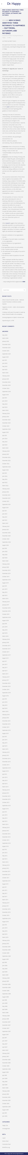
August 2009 (5, 959)
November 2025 (6, 347)
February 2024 (6, 413)
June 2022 (4, 476)
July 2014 (4, 774)
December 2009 (6, 946)
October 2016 (5, 689)
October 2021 (5, 501)
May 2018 (4, 630)
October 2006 (5, 1066)
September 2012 (6, 843)
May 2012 (4, 855)
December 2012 (6, 834)
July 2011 (4, 887)
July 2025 (4, 360)
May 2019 (4, 592)
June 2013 (4, 815)
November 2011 (6, 874)
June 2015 (4, 739)
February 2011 (6, 903)
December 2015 (6, 721)
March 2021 (5, 523)
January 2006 (5, 1094)
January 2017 (5, 680)
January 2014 (5, 793)
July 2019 (4, 586)
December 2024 (6, 382)
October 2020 (5, 539)
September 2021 (6, 504)
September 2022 (6, 467)
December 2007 (6, 1022)
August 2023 (5, 432)
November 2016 (6, 686)
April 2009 (4, 972)
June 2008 (4, 1003)
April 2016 (4, 708)
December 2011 (6, 871)
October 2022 (5, 463)
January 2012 (5, 868)
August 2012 (5, 846)
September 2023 (6, 429)
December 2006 (6, 1059)
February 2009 (6, 978)
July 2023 (4, 435)
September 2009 (6, 956)
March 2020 (5, 561)
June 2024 (4, 401)
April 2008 (4, 1009)
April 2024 (4, 407)
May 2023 (4, 441)
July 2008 (4, 1000)
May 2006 (4, 1081)
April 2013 (4, 821)
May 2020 (4, 554)
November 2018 (6, 611)
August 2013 (5, 808)
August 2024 (5, 394)
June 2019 (4, 589)
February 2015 (6, 752)
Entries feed (5, 1141)
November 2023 (6, 423)
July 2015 (4, 736)
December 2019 (6, 570)
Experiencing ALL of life (8, 320)
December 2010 (6, 909)
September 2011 (6, 881)
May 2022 (4, 479)
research (8, 223)
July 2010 (4, 924)
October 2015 (5, 727)
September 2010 (6, 918)
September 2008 (6, 993)
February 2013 (6, 827)
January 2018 (5, 642)
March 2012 (5, 862)
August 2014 (5, 771)
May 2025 (4, 366)
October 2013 (5, 802)
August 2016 (5, 695)
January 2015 (5, 755)
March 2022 (5, 485)
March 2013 (5, 824)
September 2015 (6, 730)
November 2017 (6, 648)
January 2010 (5, 943)
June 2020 (4, 551)
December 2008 (6, 984)
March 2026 (5, 338)
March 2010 (5, 937)
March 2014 (5, 786)
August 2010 (5, 921)
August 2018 (5, 620)
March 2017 (5, 674)
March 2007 (5, 1050)
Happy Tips (5, 1125)
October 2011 (5, 877)
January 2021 (5, 529)
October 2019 (5, 576)
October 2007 (5, 1028)
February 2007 (6, 1053)
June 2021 (4, 514)
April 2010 (4, 934)
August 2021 (5, 507)
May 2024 (4, 404)
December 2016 (6, 683)
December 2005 (6, 1097)
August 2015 (5, 733)
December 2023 (6, 419)
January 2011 (5, 906)
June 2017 (4, 664)
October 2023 (5, 426)
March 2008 (5, 1012)
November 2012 (6, 837)
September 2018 (6, 617)
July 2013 (4, 812)
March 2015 (5, 749)
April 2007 (4, 1047)
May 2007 (4, 1044)
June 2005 (4, 1116)
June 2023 (4, 438)
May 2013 (4, 818)
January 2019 (5, 605)
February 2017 (6, 677)
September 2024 (6, 391)
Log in (3, 1138)
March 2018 (5, 636)
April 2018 (4, 633)
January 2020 (5, 567)
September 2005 (6, 1106)
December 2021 (6, 495)
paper (8, 107)
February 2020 (6, 564)
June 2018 (4, 626)
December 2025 (6, 344)
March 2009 (5, 975)
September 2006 (6, 1069)
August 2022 (5, 470)
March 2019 (5, 598)
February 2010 (6, 940)
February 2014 (6, 790)
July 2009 (4, 962)
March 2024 (5, 410)
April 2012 (4, 859)
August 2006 (5, 1072)
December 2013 (6, 796)
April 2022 (4, 482)
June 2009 (4, 965)
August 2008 (5, 997)
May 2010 (4, 931)
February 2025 (6, 376)
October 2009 (5, 953)
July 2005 (4, 1113)
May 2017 (4, 667)
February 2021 (6, 526)
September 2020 (6, 542)
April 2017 (4, 670)
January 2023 (5, 454)
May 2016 (4, 705)
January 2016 (5, 717)
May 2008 (4, 1006)
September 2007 (6, 1031)
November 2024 (6, 385)
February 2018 (6, 639)
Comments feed (6, 1144)
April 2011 (4, 896)
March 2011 (5, 899)
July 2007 (4, 1037)
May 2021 (4, 517)
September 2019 (6, 579)
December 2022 (6, 457)
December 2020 (6, 532)
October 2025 (5, 350)
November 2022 (6, 460)
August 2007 (5, 1034)
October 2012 (5, 840)
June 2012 (4, 852)
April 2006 (4, 1084)
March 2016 (5, 711)
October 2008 (5, 990)
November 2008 (6, 987)
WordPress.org (6, 1147)
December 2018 (6, 608)
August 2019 (5, 583)
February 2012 (6, 865)
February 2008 (6, 1015)
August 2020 (5, 545)
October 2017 (5, 652)
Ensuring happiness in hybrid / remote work (13, 317)
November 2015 (6, 724)
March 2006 (5, 1088)
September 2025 (6, 354)
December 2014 (6, 758)
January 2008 (5, 1019)
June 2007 (4, 1041)
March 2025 (5, 372)
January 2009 (5, 981)
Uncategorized (16, 35)
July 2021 (4, 510)
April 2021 (4, 520)
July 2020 (4, 548)
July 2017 (4, 661)
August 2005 (5, 1110)
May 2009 (4, 968)
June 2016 (4, 702)
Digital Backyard (19, 1153)
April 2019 (4, 595)
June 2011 (4, 890)
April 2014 (4, 783)
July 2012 (4, 849)
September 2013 (6, 805)
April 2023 (4, 445)
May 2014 (4, 780)
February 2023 (6, 451)
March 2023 (5, 448)
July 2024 (4, 398)
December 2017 (6, 645)
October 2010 (5, 915)
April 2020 (4, 557)
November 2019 (6, 573)
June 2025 (4, 363)
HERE (23, 281)
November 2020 (6, 536)
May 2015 (4, 743)
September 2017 (6, 655)
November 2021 (6, 498)
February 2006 (6, 1091)
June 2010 (4, 928)
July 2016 (4, 699)
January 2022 (5, 492)
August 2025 (5, 357)
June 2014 (4, 777)
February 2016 (6, 714)
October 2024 (5, 388)
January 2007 (5, 1056)
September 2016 (6, 692)
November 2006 (6, 1062)
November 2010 (6, 912)
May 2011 (4, 893)
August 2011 (5, 884)
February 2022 (6, 488)
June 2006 (4, 1078)
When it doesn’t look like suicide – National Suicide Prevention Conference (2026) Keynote (13, 302)
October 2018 (5, 614)
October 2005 (5, 1103)
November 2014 (6, 761)
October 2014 (5, 765)
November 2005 (6, 1100)
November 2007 (6, 1025)
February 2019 (6, 601)
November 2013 (6, 799)
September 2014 (6, 768)
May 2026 (4, 335)
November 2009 (6, 950)
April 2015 (4, 746)
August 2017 (5, 658)
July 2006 (4, 1075)
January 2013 (5, 830)
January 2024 (5, 416)
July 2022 (4, 473)
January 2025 (5, 379)
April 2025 (4, 369)
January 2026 (5, 341)
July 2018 (4, 623)
